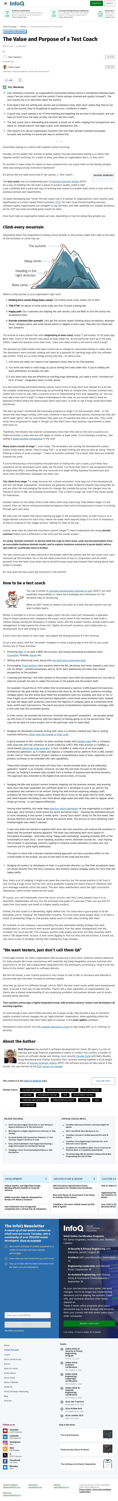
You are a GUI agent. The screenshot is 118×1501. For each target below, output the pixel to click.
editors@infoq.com (61, 1487)
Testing (84, 1100)
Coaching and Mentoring (34, 1100)
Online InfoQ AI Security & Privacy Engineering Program (73, 1352)
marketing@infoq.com (12, 1495)
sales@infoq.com (35, 1487)
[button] (28, 1325)
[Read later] (20, 80)
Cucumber (12, 655)
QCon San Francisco (74, 1402)
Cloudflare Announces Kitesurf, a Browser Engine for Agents (87, 1126)
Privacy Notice (85, 1489)
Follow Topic (103, 1081)
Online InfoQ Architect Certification (71, 1365)
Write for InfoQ (11, 1368)
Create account (11, 1350)
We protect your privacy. (14, 1330)
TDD (65, 1095)
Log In (7, 1354)
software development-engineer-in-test (70, 590)
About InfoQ (9, 1378)
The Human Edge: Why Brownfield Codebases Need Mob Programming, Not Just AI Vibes (88, 1155)
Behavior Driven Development (61, 1090)
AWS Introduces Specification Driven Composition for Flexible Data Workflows (72, 1187)
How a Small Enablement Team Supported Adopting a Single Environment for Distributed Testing (30, 1145)
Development (13, 1179)
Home (6, 1345)
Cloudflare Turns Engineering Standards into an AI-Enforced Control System (87, 1142)
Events (7, 1364)
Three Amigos (29, 665)
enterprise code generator (36, 748)
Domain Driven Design (63, 1100)
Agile (97, 1100)
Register (96, 3)
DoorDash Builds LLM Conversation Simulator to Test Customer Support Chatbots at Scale (30, 1138)
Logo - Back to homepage (17, 3)
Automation (28, 1105)
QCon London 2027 (74, 1415)
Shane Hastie (14, 67)
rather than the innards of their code (48, 734)
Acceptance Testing (83, 1095)
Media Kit (8, 1387)
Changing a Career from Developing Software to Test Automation (30, 1151)
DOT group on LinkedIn (49, 1066)
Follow (110, 57)
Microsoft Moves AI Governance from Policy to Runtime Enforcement (74, 1196)
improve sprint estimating (64, 808)
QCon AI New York (73, 1409)
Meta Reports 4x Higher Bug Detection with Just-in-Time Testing (32, 1132)
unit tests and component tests (69, 660)
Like (10, 80)
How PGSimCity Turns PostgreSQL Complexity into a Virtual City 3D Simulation (25, 1208)
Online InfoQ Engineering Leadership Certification (71, 1377)
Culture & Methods (14, 31)
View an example (30, 1240)
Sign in (110, 3)
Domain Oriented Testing (65, 181)
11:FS (58, 202)
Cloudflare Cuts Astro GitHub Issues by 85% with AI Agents (87, 1136)
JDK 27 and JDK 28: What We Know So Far (82, 1131)
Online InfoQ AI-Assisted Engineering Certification (72, 1391)
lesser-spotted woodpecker (28, 438)
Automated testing (47, 1095)
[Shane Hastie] (5, 67)
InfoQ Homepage (9, 27)
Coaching (27, 1095)
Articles (23, 27)
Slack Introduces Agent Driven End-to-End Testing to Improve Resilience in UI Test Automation (30, 1126)
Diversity (8, 1400)
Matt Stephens (15, 57)
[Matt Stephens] (5, 57)
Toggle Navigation (5, 3)
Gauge (33, 655)
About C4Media (11, 1382)
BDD (20, 651)
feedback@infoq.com (11, 1487)
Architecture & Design (68, 1179)
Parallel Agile (84, 741)
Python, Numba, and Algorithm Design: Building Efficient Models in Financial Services (23, 1188)
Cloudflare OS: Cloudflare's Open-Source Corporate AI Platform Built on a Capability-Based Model (88, 1149)
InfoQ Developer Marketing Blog (16, 1393)
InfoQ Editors (10, 1373)
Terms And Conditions (101, 1489)
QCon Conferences (12, 1359)
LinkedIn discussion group (55, 1026)
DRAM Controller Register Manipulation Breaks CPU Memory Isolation (23, 1198)
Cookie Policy (85, 1492)
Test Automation (91, 1090)
